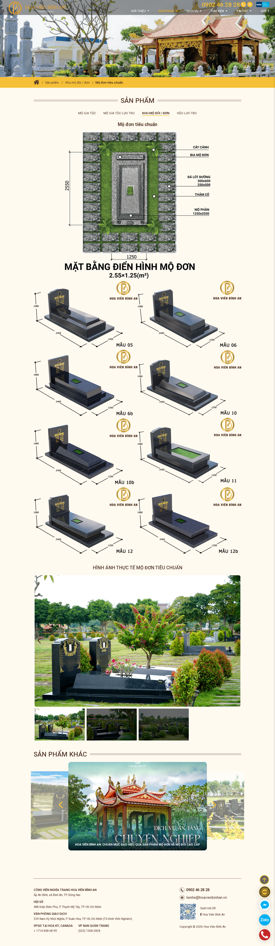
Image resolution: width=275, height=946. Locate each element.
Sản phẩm (166, 11)
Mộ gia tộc (87, 113)
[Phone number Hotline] (243, 4)
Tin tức (242, 11)
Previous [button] (39, 641)
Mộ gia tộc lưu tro (119, 113)
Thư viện (217, 11)
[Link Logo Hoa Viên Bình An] (39, 8)
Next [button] (236, 641)
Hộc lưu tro (187, 113)
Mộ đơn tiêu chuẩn (109, 82)
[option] (137, 641)
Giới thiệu (138, 11)
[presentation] (61, 805)
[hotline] (264, 934)
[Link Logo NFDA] (262, 6)
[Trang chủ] (36, 82)
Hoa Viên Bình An (214, 914)
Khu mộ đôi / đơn (77, 82)
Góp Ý (265, 11)
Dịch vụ (192, 11)
